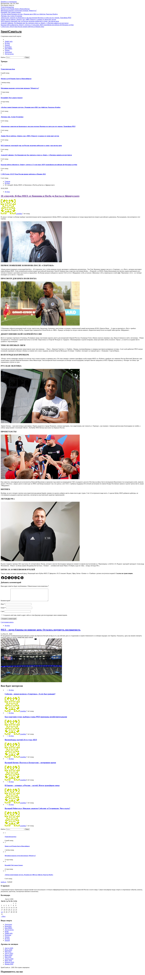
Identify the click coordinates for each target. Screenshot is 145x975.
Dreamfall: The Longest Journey (11, 12)
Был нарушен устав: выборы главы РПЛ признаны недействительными (36, 717)
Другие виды (9, 54)
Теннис (7, 50)
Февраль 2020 (9, 962)
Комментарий (5, 600)
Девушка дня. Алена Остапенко (11, 16)
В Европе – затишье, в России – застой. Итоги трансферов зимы (32, 785)
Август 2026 (9, 948)
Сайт (2, 611)
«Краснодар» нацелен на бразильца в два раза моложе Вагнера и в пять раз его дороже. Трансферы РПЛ (36, 18)
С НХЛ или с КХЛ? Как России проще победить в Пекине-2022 (22, 26)
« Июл (3, 916)
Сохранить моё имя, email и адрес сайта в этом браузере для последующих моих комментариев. (35, 615)
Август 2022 (9, 953)
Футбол (7, 43)
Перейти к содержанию (9, 1)
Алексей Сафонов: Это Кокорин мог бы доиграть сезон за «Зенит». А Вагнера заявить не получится (34, 23)
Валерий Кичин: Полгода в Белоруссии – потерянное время (30, 763)
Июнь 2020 (8, 955)
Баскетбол (8, 47)
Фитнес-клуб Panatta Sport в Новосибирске (15, 9)
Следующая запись (7, 622)
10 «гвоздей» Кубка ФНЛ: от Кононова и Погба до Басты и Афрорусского (40, 196)
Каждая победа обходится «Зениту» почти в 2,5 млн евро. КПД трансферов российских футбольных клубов (37, 25)
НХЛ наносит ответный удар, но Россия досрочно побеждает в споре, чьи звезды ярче (30, 21)
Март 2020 (8, 960)
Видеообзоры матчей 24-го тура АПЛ (21, 740)
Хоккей (7, 45)
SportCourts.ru (11, 31)
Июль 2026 (8, 950)
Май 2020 (8, 957)
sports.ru (3, 882)
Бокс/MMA (8, 48)
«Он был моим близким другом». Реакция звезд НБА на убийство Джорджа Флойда (29, 14)
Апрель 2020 (9, 959)
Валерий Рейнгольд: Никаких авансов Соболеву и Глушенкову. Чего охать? (37, 808)
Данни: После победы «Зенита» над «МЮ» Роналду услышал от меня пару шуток (28, 19)
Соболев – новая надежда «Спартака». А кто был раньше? (30, 694)
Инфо (7, 931)
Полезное (8, 935)
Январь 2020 (9, 964)
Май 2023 (8, 951)
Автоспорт (8, 52)
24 (2, 912)
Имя (3, 604)
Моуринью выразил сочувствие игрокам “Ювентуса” (19, 10)
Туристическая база (7, 7)
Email (3, 608)
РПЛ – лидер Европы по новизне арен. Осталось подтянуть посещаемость (40, 629)
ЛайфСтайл (9, 41)
